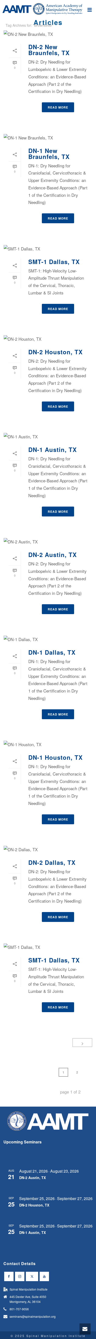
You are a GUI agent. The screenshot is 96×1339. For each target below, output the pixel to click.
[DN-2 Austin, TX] (48, 541)
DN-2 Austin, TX (52, 554)
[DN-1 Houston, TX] (48, 744)
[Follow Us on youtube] (44, 1276)
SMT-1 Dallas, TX (54, 261)
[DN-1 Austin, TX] (48, 436)
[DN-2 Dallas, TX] (48, 849)
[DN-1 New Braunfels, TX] (48, 137)
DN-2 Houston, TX (55, 352)
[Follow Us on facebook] (9, 1276)
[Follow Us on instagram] (19, 1276)
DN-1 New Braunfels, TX (49, 153)
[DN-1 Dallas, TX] (48, 639)
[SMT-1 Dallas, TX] (48, 248)
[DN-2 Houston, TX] (48, 339)
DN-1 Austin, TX (52, 449)
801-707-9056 (19, 1309)
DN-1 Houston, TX (55, 757)
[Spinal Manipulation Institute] (48, 11)
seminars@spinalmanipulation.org (33, 1316)
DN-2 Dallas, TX (52, 862)
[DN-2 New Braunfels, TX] (48, 34)
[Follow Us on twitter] (32, 1276)
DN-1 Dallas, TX (52, 652)
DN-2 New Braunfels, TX (49, 50)
